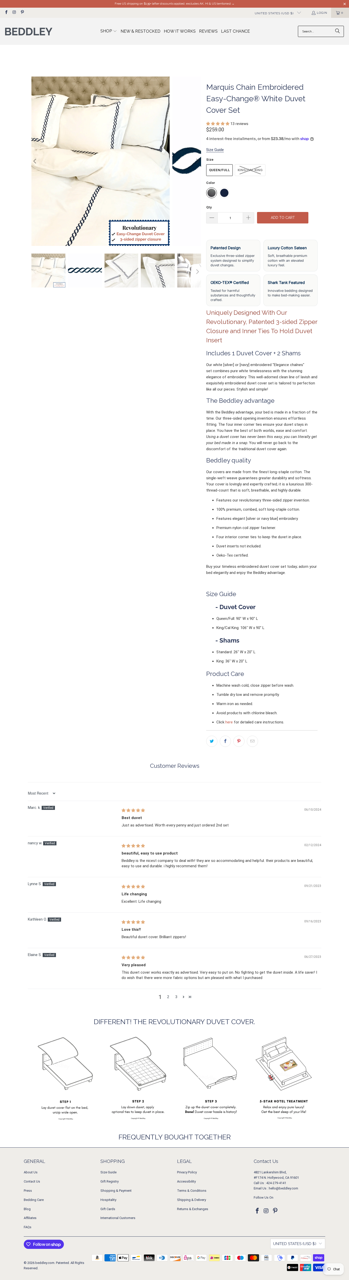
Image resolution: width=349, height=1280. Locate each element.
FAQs (27, 1227)
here (229, 722)
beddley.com (44, 1263)
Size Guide (108, 1172)
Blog (27, 1209)
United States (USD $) (275, 13)
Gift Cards (107, 1209)
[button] (108, 31)
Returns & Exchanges (192, 1209)
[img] (133, 810)
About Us (31, 1172)
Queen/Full (219, 170)
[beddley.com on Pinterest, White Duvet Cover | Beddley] (22, 13)
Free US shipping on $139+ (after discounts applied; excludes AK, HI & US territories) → (175, 3)
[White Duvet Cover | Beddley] (116, 161)
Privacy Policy (187, 1172)
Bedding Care (34, 1200)
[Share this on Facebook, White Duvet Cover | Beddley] (225, 741)
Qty (209, 207)
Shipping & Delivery (191, 1200)
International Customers (117, 1218)
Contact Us (32, 1181)
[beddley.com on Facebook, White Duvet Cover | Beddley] (6, 13)
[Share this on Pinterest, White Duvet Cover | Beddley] (239, 741)
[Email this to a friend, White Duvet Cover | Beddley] (252, 741)
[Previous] (35, 161)
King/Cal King (250, 170)
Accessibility (186, 1181)
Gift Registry (109, 1181)
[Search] (337, 31)
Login (322, 13)
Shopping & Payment (116, 1191)
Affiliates (30, 1218)
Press (28, 1191)
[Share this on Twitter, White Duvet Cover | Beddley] (211, 741)
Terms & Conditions (191, 1191)
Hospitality (108, 1200)
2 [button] (168, 997)
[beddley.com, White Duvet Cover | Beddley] (28, 31)
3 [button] (176, 997)
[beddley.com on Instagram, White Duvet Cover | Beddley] (14, 13)
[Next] (197, 161)
